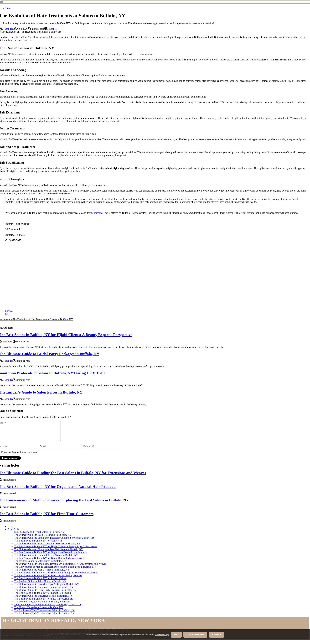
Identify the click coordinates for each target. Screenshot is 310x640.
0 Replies (52, 28)
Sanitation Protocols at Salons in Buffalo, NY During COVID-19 (47, 604)
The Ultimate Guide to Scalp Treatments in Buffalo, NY (42, 534)
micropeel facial (102, 213)
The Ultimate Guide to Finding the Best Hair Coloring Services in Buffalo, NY (54, 537)
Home (8, 8)
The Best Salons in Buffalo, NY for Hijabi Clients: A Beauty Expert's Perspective (55, 546)
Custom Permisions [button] (195, 634)
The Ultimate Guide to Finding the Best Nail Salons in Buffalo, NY (48, 549)
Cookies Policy (162, 634)
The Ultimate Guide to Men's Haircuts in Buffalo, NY (41, 569)
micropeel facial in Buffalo (285, 199)
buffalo (9, 311)
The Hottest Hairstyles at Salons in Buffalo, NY (38, 607)
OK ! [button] (176, 634)
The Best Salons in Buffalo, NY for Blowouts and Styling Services (48, 575)
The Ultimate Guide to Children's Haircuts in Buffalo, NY (43, 587)
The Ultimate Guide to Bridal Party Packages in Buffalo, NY (45, 590)
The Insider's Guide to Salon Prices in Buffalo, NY (40, 561)
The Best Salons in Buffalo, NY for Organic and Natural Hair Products (50, 552)
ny (6, 313)
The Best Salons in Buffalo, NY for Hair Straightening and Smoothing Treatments (56, 572)
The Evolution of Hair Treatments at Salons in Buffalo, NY (44, 610)
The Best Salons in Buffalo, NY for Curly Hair (38, 540)
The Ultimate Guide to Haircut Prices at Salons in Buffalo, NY (46, 555)
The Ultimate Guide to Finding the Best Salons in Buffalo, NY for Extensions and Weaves (60, 563)
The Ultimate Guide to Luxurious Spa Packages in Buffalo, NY (46, 584)
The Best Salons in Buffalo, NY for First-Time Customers (43, 598)
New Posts (13, 529)
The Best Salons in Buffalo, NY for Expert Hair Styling (42, 592)
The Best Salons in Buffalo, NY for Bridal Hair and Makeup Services (49, 558)
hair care (268, 37)
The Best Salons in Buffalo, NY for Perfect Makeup (40, 578)
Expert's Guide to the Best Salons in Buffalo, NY (39, 532)
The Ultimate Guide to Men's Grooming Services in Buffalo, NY (47, 543)
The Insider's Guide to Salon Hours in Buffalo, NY (40, 581)
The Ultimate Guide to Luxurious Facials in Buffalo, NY (43, 595)
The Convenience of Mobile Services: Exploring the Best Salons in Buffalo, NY (55, 566)
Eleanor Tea (7, 28)
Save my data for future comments (19, 452)
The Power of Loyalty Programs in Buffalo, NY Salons (42, 601)
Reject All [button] (216, 634)
